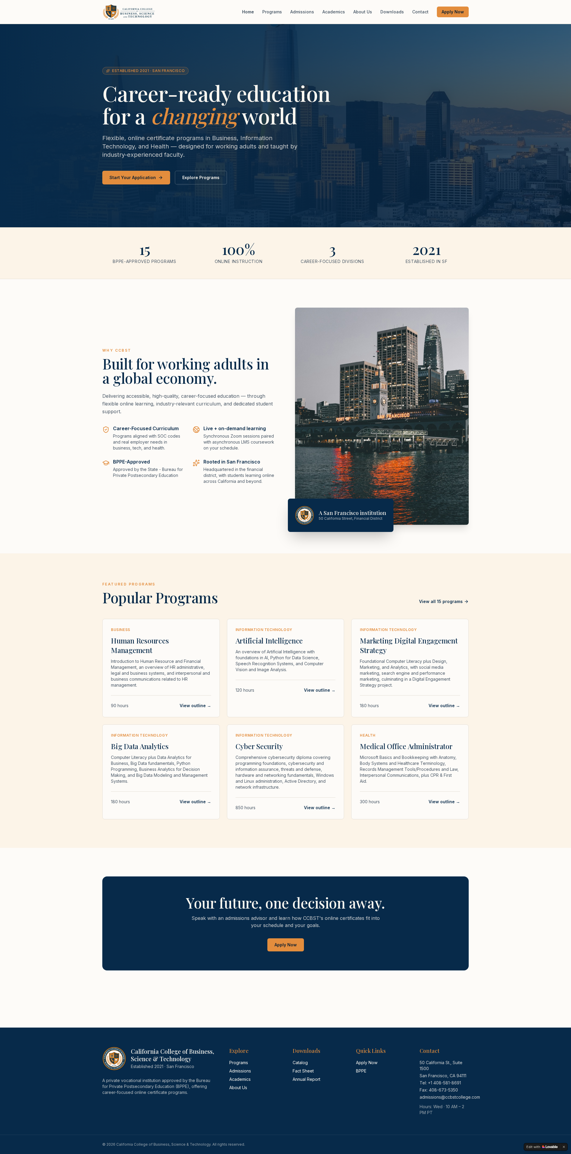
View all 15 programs (441, 601)
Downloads (392, 11)
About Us (362, 11)
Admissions (302, 11)
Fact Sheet (303, 1070)
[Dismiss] (563, 1146)
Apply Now (453, 11)
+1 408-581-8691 (444, 1082)
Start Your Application (132, 177)
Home (248, 11)
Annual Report (306, 1079)
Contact (420, 11)
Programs (272, 11)
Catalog (300, 1062)
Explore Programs (200, 177)
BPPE (361, 1070)
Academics (333, 11)
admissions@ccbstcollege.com (450, 1097)
